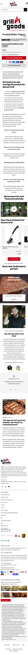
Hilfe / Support (4, 510)
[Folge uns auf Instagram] (5, 486)
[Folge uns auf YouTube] (9, 486)
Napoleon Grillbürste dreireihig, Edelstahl (10, 247)
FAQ (2, 518)
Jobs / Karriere (4, 528)
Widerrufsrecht (16, 645)
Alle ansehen (14, 259)
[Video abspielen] (14, 209)
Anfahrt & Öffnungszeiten (7, 499)
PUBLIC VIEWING (4, 497)
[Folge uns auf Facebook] (2, 486)
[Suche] (25, 9)
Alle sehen (5, 600)
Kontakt (3, 505)
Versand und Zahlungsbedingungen (9, 512)
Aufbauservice (4, 525)
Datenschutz (7, 645)
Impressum (8, 649)
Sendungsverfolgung (6, 520)
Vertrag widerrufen (5, 494)
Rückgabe (3, 515)
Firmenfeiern (4, 502)
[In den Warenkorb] (19, 243)
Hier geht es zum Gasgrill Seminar (14, 297)
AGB (23, 645)
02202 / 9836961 (7, 563)
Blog (2, 523)
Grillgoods (16, 650)
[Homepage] (6, 458)
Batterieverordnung (17, 649)
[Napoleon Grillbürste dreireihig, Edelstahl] (12, 235)
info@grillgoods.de (7, 552)
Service (2, 507)
